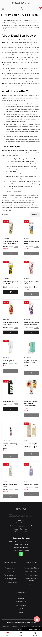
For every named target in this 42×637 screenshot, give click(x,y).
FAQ (21, 612)
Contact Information (10, 582)
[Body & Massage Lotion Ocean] (31, 227)
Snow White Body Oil (30, 444)
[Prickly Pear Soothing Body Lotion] (10, 430)
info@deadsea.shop (21, 550)
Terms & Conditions (31, 568)
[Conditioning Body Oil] (10, 387)
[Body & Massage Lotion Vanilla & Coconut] (10, 268)
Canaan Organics (8, 398)
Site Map (31, 584)
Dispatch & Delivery (31, 571)
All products (21, 605)
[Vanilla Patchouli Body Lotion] (10, 470)
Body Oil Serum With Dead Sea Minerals (30, 362)
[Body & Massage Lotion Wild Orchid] (31, 268)
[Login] (21, 8)
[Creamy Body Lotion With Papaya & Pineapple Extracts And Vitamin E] (31, 387)
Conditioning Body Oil (10, 401)
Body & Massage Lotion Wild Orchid (31, 283)
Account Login (10, 568)
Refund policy (10, 579)
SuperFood (6, 440)
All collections (21, 602)
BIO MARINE (6, 238)
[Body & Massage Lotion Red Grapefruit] (10, 308)
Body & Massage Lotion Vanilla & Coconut (10, 283)
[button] (10, 292)
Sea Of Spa (27, 440)
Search (21, 598)
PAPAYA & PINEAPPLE (29, 398)
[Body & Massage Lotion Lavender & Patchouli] (31, 308)
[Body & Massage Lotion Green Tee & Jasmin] (10, 227)
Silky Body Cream (8, 360)
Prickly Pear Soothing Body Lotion (10, 445)
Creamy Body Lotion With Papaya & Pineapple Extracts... (30, 403)
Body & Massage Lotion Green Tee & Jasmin (10, 242)
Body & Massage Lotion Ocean (31, 242)
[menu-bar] (3, 8)
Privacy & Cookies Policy (31, 580)
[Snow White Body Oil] (31, 430)
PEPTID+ (5, 481)
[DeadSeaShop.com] (21, 3)
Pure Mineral (27, 357)
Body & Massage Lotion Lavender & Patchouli (31, 323)
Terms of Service (10, 575)
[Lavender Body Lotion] (31, 470)
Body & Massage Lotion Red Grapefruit (10, 323)
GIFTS (21, 609)
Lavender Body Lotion (31, 484)
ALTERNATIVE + (7, 357)
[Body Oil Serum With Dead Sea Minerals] (31, 347)
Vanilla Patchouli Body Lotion (10, 485)
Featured (34, 214)
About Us (10, 571)
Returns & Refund (31, 575)
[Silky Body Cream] (10, 347)
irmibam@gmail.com (21, 529)
